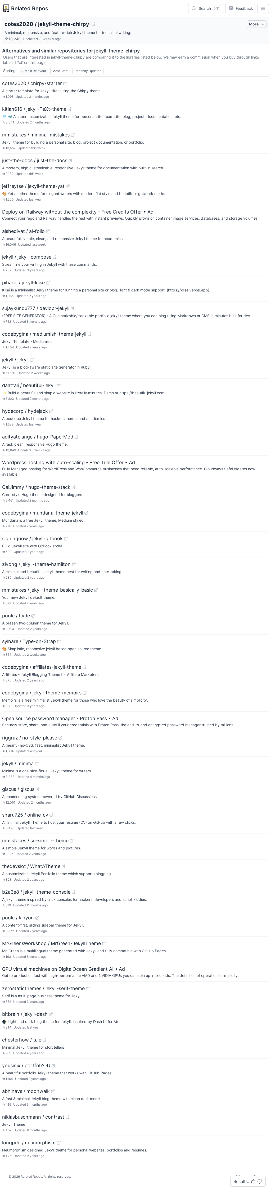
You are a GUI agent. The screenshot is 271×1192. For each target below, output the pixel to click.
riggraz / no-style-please (29, 738)
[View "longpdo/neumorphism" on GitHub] (59, 1143)
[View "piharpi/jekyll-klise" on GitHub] (48, 283)
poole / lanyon (18, 917)
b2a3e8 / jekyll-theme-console (36, 892)
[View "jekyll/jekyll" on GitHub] (32, 360)
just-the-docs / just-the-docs (34, 160)
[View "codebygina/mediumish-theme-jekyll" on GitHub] (89, 334)
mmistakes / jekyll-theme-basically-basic (47, 590)
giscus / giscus (18, 789)
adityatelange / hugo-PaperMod (37, 437)
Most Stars (60, 71)
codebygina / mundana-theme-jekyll (42, 513)
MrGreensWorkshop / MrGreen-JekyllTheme (51, 943)
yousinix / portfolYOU (26, 1065)
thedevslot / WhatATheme (31, 866)
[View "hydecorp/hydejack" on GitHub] (51, 411)
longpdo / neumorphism (29, 1142)
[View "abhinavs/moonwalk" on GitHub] (53, 1091)
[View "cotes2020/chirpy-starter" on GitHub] (65, 83)
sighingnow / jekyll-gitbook (32, 538)
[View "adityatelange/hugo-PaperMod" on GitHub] (76, 437)
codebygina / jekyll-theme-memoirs (42, 692)
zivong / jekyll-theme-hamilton (36, 564)
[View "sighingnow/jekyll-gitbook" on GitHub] (66, 539)
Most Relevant (33, 71)
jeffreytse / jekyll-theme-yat (33, 186)
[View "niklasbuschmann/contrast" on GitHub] (67, 1117)
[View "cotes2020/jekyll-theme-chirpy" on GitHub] (93, 24)
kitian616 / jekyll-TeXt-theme (34, 109)
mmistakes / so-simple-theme (35, 840)
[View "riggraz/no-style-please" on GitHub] (60, 738)
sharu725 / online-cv (25, 815)
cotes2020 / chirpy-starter (32, 83)
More (254, 24)
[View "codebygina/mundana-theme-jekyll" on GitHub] (86, 513)
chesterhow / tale (21, 1040)
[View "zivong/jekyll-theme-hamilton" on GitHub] (74, 564)
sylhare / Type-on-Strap (29, 641)
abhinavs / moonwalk (26, 1091)
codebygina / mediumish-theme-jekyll (44, 334)
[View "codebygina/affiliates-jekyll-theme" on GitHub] (84, 667)
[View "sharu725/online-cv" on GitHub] (51, 815)
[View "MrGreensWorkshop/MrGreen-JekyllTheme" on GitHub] (104, 943)
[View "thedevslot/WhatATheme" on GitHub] (63, 866)
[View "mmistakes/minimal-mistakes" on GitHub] (73, 135)
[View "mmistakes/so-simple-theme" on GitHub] (72, 841)
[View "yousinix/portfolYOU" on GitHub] (53, 1066)
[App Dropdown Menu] (263, 8)
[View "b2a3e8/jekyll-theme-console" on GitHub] (73, 892)
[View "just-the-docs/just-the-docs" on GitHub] (70, 160)
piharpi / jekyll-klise (23, 282)
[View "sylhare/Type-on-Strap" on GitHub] (59, 641)
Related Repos (29, 8)
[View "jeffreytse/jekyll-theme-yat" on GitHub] (68, 186)
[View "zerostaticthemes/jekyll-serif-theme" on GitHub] (88, 988)
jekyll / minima (18, 763)
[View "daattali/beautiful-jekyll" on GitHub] (59, 385)
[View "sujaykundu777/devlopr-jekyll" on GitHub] (72, 308)
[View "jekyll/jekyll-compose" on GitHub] (54, 257)
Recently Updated (88, 71)
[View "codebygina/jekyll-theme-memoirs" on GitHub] (85, 693)
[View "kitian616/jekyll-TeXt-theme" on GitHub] (69, 109)
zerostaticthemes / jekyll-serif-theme (43, 988)
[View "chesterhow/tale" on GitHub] (44, 1040)
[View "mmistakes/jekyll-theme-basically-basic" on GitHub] (96, 590)
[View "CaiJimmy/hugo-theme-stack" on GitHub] (73, 487)
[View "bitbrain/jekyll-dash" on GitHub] (51, 1014)
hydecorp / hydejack (25, 411)
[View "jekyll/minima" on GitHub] (37, 763)
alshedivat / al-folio (23, 231)
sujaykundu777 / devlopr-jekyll (35, 308)
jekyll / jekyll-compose (26, 257)
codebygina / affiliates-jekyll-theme (41, 667)
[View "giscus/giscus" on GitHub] (37, 789)
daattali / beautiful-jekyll (29, 385)
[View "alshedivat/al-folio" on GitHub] (48, 231)
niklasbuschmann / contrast (33, 1117)
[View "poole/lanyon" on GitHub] (37, 918)
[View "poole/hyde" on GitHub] (33, 616)
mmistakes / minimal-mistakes (36, 135)
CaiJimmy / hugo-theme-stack (36, 487)
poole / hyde (16, 615)
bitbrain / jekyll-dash (25, 1014)
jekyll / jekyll (15, 359)
